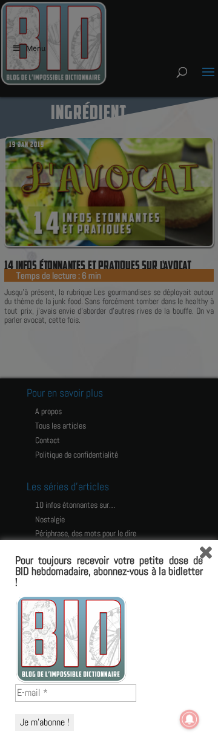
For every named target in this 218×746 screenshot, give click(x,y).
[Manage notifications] (189, 719)
